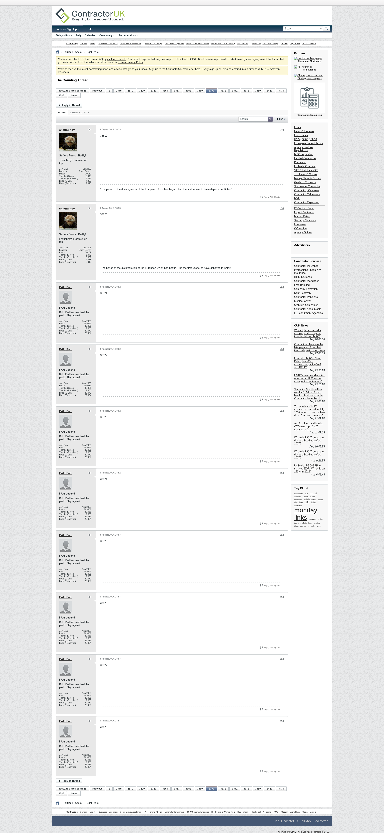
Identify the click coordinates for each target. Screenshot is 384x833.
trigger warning (300, 526)
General (83, 43)
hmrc (301, 502)
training (317, 523)
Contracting (72, 43)
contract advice (309, 496)
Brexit (92, 43)
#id (282, 129)
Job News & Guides (305, 174)
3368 (188, 90)
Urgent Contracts (304, 212)
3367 (177, 90)
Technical (256, 43)
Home (297, 127)
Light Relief (295, 43)
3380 (258, 90)
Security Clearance (305, 220)
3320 (153, 90)
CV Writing (300, 228)
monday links (305, 514)
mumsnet (312, 519)
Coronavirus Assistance (130, 43)
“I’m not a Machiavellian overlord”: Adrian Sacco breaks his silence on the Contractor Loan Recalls (308, 394)
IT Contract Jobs (304, 208)
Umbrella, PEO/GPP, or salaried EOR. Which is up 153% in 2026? (309, 468)
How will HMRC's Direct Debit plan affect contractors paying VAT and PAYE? (307, 363)
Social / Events (309, 43)
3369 (200, 90)
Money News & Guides (307, 178)
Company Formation (306, 288)
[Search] (326, 28)
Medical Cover (302, 300)
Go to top (321, 821)
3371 (223, 90)
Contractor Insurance (306, 265)
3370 (211, 90)
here (197, 69)
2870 (130, 90)
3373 (246, 90)
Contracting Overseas (306, 190)
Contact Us (291, 821)
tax (295, 523)
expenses (298, 499)
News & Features (304, 131)
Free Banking (302, 284)
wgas (319, 526)
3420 (269, 90)
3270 (142, 90)
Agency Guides (303, 232)
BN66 (313, 139)
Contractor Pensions (306, 296)
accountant (298, 493)
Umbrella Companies (174, 43)
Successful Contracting (307, 186)
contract (297, 496)
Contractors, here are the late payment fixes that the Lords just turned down (309, 347)
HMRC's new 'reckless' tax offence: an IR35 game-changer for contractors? (309, 378)
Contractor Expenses (306, 202)
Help (89, 29)
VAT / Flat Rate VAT (306, 170)
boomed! (313, 493)
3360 (165, 90)
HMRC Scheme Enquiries (197, 43)
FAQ (78, 35)
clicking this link (116, 59)
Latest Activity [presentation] (79, 112)
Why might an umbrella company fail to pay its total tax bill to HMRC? (307, 333)
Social (284, 43)
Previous (97, 90)
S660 (305, 139)
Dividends (300, 162)
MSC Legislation (303, 154)
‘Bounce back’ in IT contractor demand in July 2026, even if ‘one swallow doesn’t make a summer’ (309, 411)
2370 (119, 90)
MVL (297, 198)
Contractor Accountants (307, 308)
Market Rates (302, 216)
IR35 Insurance (303, 276)
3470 (281, 90)
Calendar (90, 35)
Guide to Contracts (305, 182)
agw (306, 493)
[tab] (62, 112)
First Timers (301, 135)
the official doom (305, 523)
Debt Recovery (302, 292)
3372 (235, 90)
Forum (67, 51)
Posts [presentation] (62, 112)
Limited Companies (305, 158)
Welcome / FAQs (270, 43)
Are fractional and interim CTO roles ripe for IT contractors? (308, 426)
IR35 (297, 139)
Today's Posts (64, 35)
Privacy (306, 821)
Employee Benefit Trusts (308, 143)
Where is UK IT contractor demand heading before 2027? (309, 440)
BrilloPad (65, 287)
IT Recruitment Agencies (308, 312)
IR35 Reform (242, 43)
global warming (310, 499)
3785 (61, 95)
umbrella (311, 526)
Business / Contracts (108, 43)
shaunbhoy (67, 129)
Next (74, 95)
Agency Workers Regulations (303, 149)
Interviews (300, 224)
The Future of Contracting (223, 43)
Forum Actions (127, 35)
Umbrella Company (305, 166)
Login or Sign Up (67, 29)
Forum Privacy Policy (130, 62)
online (320, 519)
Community (106, 35)
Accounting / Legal (153, 43)
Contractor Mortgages (306, 280)
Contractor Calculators (307, 194)
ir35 (307, 502)
